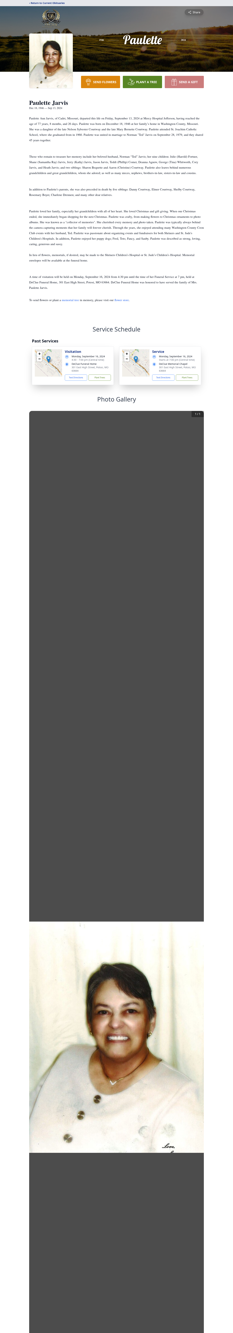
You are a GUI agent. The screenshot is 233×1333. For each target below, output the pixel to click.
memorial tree (70, 300)
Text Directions (76, 377)
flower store (121, 300)
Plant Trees (99, 377)
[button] (48, 359)
